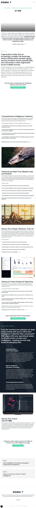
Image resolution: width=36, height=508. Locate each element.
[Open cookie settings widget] (1, 506)
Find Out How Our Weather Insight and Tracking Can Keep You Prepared (16, 199)
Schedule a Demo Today (18, 44)
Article (5, 471)
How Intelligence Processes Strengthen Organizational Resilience (16, 463)
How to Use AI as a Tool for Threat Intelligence (14, 475)
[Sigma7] (6, 2)
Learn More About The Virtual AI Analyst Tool (13, 309)
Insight (5, 460)
